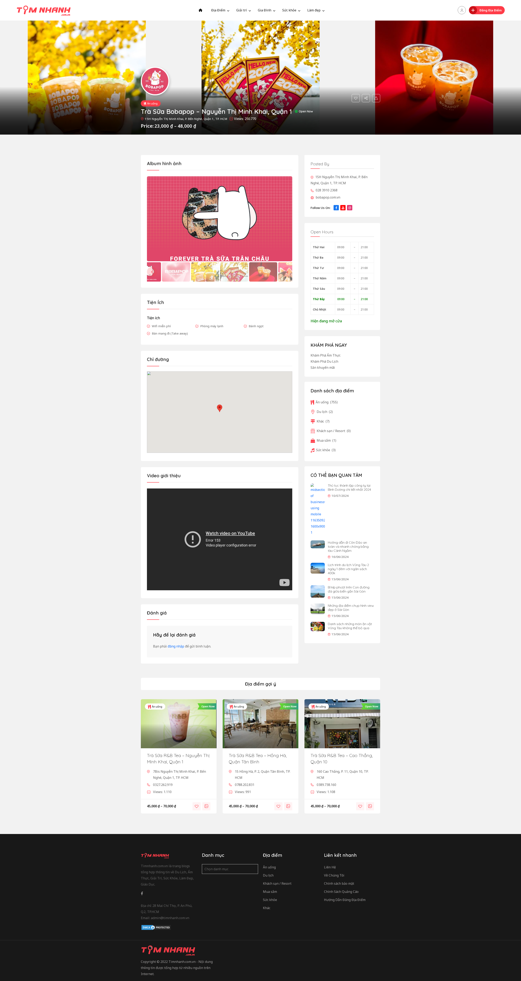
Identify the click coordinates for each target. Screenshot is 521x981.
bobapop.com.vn (327, 197)
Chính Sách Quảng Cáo (341, 891)
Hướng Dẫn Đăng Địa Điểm (345, 900)
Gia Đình (264, 10)
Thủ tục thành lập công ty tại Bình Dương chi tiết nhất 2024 (349, 487)
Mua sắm (326, 440)
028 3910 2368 (326, 190)
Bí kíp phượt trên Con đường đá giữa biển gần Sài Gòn (348, 589)
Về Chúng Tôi (334, 875)
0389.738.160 (326, 784)
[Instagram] (349, 207)
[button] (287, 272)
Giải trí (241, 10)
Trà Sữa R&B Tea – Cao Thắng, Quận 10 (342, 759)
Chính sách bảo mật (339, 883)
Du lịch (325, 411)
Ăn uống (152, 103)
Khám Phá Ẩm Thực (325, 355)
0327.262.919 (163, 784)
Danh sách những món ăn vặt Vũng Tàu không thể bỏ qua (350, 626)
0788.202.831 (244, 784)
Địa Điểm (218, 10)
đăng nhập (176, 646)
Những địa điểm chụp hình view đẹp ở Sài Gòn (351, 608)
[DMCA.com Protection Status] (156, 927)
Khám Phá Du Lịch (324, 361)
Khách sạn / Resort (334, 431)
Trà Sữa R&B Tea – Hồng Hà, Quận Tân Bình (258, 759)
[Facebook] (336, 207)
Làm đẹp (314, 10)
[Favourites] (356, 98)
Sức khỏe (289, 10)
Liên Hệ (330, 867)
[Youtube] (343, 207)
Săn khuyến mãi (323, 367)
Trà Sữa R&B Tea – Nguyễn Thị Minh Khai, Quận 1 (178, 759)
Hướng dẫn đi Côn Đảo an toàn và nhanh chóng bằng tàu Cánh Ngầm (348, 546)
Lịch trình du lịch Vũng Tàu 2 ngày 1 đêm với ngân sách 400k (348, 569)
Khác (323, 421)
